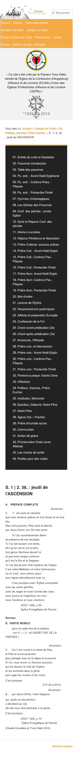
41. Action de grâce (25, 435)
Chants (17, 22)
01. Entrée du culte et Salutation (33, 157)
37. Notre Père (22, 411)
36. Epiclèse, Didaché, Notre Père (35, 404)
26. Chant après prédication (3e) (34, 334)
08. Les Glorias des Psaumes (32, 205)
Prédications (43, 37)
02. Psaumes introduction (29, 163)
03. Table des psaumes (28, 169)
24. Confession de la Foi (28, 321)
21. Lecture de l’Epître (27, 302)
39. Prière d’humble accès (30, 423)
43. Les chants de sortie (28, 452)
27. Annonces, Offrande (28, 340)
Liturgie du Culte (37, 30)
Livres (57, 37)
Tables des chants (36, 22)
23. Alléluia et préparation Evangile (35, 315)
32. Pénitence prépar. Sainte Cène (35, 375)
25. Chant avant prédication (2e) (34, 327)
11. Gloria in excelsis (26, 232)
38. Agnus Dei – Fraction (29, 417)
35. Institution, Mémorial (28, 398)
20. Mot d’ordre (22, 296)
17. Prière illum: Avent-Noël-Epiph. (35, 273)
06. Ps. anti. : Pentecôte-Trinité (33, 192)
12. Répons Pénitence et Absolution (36, 238)
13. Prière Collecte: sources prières (36, 244)
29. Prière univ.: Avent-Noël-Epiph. (35, 352)
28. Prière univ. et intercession (32, 346)
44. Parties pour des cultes (30, 458)
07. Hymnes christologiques (31, 198)
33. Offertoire (21, 381)
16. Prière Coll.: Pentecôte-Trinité (34, 267)
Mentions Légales (62, 746)
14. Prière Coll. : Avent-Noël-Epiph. (35, 250)
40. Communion (23, 429)
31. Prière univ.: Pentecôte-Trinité (34, 369)
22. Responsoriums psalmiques (33, 309)
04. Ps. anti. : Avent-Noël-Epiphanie (36, 176)
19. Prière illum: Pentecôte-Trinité (34, 290)
